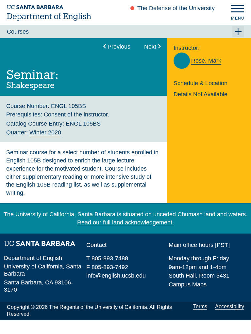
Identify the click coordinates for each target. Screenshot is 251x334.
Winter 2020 (45, 132)
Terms (200, 306)
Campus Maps (188, 284)
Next (150, 46)
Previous (119, 46)
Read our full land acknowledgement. (125, 222)
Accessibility (229, 306)
